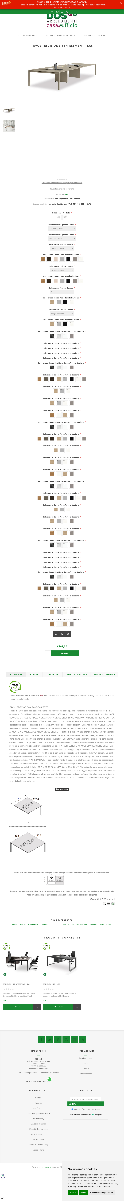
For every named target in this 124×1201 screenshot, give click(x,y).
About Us (38, 1103)
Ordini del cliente (85, 1058)
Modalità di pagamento (38, 1129)
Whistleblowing (38, 1118)
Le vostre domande (38, 1124)
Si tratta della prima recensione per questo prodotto (62, 183)
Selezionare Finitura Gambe (61, 244)
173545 (93, 924)
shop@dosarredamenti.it (38, 1068)
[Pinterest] (58, 1039)
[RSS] (82, 1039)
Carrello (86, 1068)
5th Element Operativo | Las (16, 984)
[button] (62, 4)
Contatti (38, 1098)
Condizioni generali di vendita (38, 1113)
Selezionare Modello (61, 213)
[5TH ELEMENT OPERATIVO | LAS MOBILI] (22, 962)
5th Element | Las (51, 984)
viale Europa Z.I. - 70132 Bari (38, 1060)
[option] (62, 113)
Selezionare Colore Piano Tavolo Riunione (61, 343)
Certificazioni (38, 1108)
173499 (63, 924)
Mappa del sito (38, 1150)
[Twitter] (49, 1039)
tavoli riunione (17, 924)
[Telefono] (104, 905)
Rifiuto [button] (83, 1192)
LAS (66, 194)
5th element (32, 924)
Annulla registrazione (92, 1109)
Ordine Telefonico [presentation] (104, 674)
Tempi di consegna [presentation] (76, 674)
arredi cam (104, 924)
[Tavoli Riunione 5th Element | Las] (62, 111)
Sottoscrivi (77, 1109)
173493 (44, 924)
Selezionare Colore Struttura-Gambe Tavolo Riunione (61, 331)
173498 (53, 924)
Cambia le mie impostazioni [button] (101, 1192)
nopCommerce (46, 1167)
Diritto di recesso (38, 1139)
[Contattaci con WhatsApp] (113, 905)
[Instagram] (74, 1039)
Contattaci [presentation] (52, 674)
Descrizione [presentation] (16, 674)
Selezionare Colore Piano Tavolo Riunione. (61, 254)
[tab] (16, 674)
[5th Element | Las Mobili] (62, 962)
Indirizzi (86, 1063)
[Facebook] (41, 1039)
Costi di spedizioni (38, 1134)
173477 (73, 924)
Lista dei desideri (62, 11)
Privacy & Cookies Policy (38, 1144)
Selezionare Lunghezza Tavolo (61, 225)
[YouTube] (66, 1039)
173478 (83, 924)
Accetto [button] (73, 1192)
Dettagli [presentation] (34, 674)
